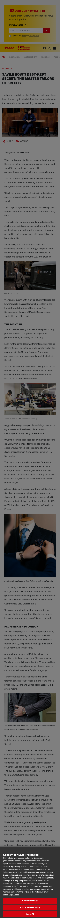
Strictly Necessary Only (30, 907)
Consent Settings (30, 900)
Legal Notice (14, 895)
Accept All (30, 914)
